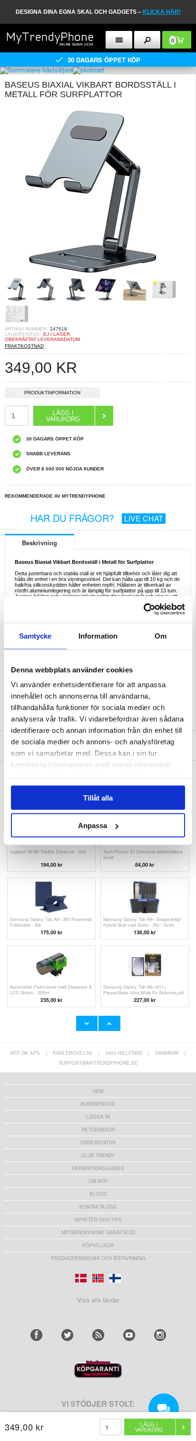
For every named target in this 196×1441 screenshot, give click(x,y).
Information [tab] (98, 635)
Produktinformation (52, 392)
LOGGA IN (98, 1116)
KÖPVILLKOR (98, 1245)
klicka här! (162, 12)
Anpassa (92, 825)
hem (98, 1091)
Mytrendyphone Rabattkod (98, 1232)
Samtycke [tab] (35, 635)
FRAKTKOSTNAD (24, 346)
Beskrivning (39, 542)
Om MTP (98, 1181)
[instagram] (160, 1335)
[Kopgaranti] (98, 1375)
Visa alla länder (98, 1300)
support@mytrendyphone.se (98, 1063)
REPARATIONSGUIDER (98, 1168)
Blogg (98, 1194)
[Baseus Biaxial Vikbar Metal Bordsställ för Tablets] (90, 274)
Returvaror (98, 1129)
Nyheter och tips (98, 1219)
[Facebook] (36, 1335)
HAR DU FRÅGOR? (96, 518)
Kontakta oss (98, 1206)
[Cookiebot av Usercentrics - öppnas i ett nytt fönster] (143, 609)
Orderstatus (98, 1142)
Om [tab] (161, 635)
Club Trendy (98, 1155)
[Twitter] (67, 1335)
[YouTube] (129, 1335)
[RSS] (98, 1335)
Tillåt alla (98, 797)
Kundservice (98, 1104)
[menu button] (119, 40)
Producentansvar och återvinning (98, 1258)
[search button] (147, 40)
